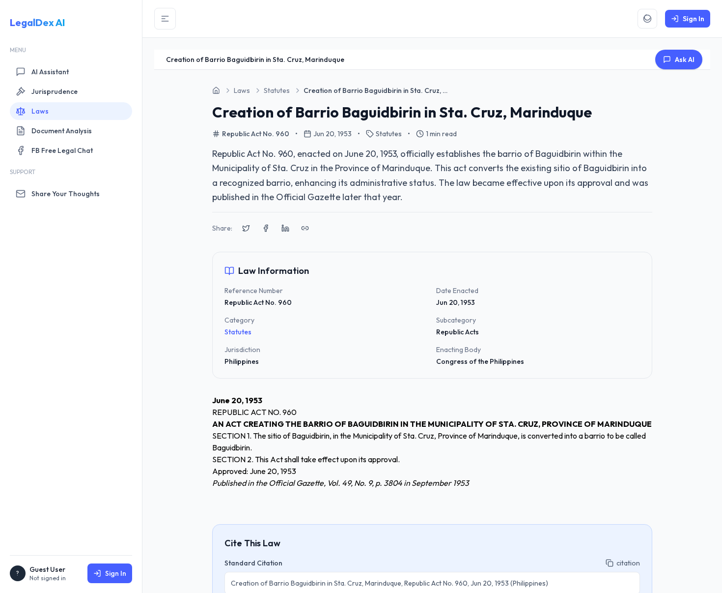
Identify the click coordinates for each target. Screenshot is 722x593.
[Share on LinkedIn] (285, 228)
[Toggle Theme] (647, 19)
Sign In (115, 573)
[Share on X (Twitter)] (246, 228)
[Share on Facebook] (266, 228)
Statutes (237, 331)
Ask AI (684, 59)
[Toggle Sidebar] (165, 19)
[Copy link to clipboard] (305, 228)
